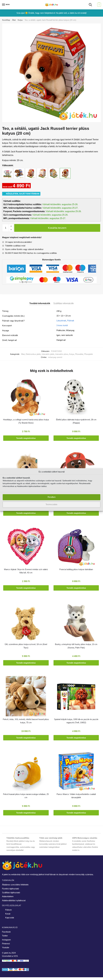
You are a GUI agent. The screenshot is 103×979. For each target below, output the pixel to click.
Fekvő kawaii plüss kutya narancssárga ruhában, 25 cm (26, 796)
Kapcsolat (9, 917)
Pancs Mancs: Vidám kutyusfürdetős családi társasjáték (76, 796)
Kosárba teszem (57, 227)
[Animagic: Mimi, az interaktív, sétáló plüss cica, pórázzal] (7, 171)
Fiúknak (70, 320)
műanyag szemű (55, 357)
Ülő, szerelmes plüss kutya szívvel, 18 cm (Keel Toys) (26, 646)
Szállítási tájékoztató (11, 892)
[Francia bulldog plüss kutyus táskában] (76, 546)
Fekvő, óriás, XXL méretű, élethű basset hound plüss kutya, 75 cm (26, 721)
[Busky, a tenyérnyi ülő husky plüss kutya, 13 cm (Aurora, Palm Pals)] (76, 621)
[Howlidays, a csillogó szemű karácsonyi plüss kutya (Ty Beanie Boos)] (26, 397)
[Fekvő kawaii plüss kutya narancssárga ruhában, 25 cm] (26, 771)
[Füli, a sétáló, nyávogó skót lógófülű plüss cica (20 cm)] (53, 171)
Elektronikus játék (33, 354)
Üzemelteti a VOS (10, 956)
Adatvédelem (8, 896)
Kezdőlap (6, 20)
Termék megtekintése (26, 438)
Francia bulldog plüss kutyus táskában (76, 569)
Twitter (5, 936)
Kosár (7, 914)
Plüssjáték (88, 354)
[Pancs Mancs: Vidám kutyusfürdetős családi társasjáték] (76, 771)
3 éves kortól (62, 325)
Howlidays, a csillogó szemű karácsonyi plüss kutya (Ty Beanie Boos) (26, 421)
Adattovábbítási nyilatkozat (13, 900)
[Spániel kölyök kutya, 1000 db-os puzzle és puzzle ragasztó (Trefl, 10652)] (76, 696)
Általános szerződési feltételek (15, 884)
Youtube (5, 947)
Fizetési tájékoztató (10, 888)
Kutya (20, 20)
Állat (14, 20)
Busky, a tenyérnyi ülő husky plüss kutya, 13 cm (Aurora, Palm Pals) (76, 646)
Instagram (6, 940)
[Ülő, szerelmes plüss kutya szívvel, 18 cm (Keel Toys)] (26, 621)
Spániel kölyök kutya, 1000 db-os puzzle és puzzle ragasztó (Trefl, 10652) (76, 721)
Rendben (52, 497)
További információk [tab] (39, 303)
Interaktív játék (48, 354)
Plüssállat (79, 354)
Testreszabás (51, 504)
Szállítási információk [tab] (63, 303)
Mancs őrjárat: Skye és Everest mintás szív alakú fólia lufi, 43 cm (26, 571)
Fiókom (8, 910)
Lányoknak (61, 320)
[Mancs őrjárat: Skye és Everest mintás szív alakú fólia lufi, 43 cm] (26, 546)
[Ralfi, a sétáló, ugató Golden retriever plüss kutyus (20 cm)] (30, 171)
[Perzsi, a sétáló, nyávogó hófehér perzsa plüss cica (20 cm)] (42, 171)
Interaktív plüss (61, 354)
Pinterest (6, 943)
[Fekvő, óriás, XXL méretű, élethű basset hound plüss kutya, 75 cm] (26, 696)
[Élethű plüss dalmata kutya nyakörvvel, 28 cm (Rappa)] (76, 397)
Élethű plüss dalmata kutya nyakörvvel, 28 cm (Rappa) (76, 421)
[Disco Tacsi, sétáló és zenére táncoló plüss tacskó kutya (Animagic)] (19, 171)
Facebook (6, 932)
